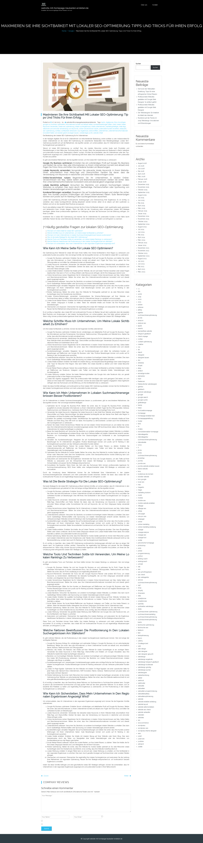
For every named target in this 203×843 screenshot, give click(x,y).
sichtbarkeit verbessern (69, 131)
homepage (141, 413)
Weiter (126, 776)
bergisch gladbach (144, 334)
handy (140, 405)
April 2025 (141, 205)
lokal (114, 124)
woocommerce (143, 723)
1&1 (139, 291)
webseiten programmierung (147, 691)
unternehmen (103, 131)
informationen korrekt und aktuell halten (79, 124)
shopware (141, 593)
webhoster (141, 683)
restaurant (123, 128)
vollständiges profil (86, 133)
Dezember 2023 (143, 248)
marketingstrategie (112, 126)
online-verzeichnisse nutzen (88, 128)
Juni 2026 (141, 168)
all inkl (140, 318)
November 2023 (143, 250)
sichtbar (57, 131)
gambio (140, 387)
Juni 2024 (141, 232)
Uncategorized (143, 643)
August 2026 (142, 163)
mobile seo (142, 500)
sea (139, 567)
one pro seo (142, 516)
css (139, 347)
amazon (140, 320)
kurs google (142, 479)
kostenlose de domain (145, 474)
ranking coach (142, 559)
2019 (139, 297)
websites (141, 717)
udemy (140, 641)
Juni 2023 (141, 264)
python (140, 556)
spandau (141, 604)
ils (138, 426)
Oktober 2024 (142, 221)
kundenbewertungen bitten (102, 124)
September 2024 (143, 224)
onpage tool (142, 537)
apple (140, 326)
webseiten (141, 688)
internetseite (142, 442)
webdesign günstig (144, 667)
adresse (140, 307)
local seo (141, 482)
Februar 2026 (142, 179)
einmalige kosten (144, 373)
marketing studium (144, 492)
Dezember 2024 (143, 216)
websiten (141, 715)
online (140, 522)
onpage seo (142, 535)
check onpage (143, 336)
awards (140, 328)
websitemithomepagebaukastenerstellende (81, 122)
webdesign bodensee (145, 664)
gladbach (141, 389)
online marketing (143, 524)
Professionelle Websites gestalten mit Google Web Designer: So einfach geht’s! (147, 99)
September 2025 (143, 192)
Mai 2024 (141, 235)
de (139, 349)
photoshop (141, 545)
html (139, 424)
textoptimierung (143, 635)
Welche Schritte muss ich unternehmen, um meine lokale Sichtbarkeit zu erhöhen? (75, 233)
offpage (140, 506)
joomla (140, 461)
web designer (142, 651)
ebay (139, 368)
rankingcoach (142, 561)
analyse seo (142, 323)
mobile (140, 498)
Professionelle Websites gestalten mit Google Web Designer (147, 107)
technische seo (143, 627)
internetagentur (143, 434)
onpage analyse (143, 532)
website (140, 699)
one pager (141, 514)
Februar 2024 (142, 243)
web (139, 646)
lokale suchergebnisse (83, 126)
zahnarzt (141, 744)
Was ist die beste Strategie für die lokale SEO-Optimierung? (67, 237)
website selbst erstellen (146, 707)
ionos (140, 445)
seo (139, 569)
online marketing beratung (147, 527)
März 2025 (141, 208)
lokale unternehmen (98, 126)
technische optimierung (146, 625)
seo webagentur (143, 577)
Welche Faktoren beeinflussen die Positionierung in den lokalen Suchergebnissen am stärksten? (79, 241)
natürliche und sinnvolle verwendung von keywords (60, 128)
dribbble (141, 363)
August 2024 (142, 227)
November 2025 (143, 187)
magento (141, 487)
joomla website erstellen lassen (148, 466)
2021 (139, 302)
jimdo (140, 450)
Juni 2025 (141, 200)
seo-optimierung (48, 131)
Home (64, 31)
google (71, 31)
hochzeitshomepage (145, 410)
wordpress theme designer (147, 731)
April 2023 (141, 269)
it (138, 447)
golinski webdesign (144, 392)
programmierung (144, 553)
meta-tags (122, 126)
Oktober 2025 (142, 190)
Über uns (144, 5)
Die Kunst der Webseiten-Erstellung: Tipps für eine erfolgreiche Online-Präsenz (147, 91)
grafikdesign (142, 402)
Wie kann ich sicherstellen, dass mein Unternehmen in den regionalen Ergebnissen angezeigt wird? (81, 243)
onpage (140, 529)
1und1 (140, 294)
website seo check (144, 709)
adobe (140, 304)
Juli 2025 (141, 198)
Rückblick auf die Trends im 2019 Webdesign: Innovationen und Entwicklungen (148, 120)
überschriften (93, 131)
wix (139, 720)
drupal (140, 365)
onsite (140, 540)
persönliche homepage (146, 543)
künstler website (143, 477)
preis (139, 548)
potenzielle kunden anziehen (109, 128)
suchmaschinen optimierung (147, 612)
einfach (140, 371)
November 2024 (143, 219)
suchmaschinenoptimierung (147, 617)
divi (139, 360)
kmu (139, 471)
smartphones (142, 601)
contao (140, 339)
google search (143, 397)
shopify (140, 590)
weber (140, 678)
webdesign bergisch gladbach (148, 662)
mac (139, 484)
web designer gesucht (145, 654)
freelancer (141, 381)
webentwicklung (143, 675)
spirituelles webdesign (145, 606)
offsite (140, 511)
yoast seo (141, 739)
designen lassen (143, 357)
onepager (141, 519)
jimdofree (141, 458)
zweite (140, 746)
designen (141, 355)
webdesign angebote (145, 659)
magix (140, 490)
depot (140, 352)
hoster (140, 421)
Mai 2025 (141, 203)
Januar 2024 (142, 245)
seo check (141, 574)
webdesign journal (144, 670)
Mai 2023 (141, 266)
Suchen (138, 63)
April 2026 (141, 174)
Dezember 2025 (143, 184)
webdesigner (142, 672)
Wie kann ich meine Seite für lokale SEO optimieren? (65, 231)
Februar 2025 (142, 211)
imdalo (140, 429)
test (139, 633)
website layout (143, 704)
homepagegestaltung (145, 418)
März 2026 (141, 176)
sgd (139, 585)
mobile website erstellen (146, 503)
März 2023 (141, 272)
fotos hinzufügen (120, 122)
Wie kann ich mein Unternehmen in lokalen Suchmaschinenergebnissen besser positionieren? (79, 235)
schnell (140, 564)
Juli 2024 (141, 229)
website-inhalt (98, 133)
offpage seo (142, 508)
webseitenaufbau (143, 694)
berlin (103, 122)
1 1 (139, 289)
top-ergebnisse (83, 131)
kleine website (143, 469)
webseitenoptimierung (145, 696)
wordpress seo (143, 728)
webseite (141, 686)
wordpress (141, 725)
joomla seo (142, 463)
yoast (140, 736)
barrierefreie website (145, 331)
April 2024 (141, 237)
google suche (142, 400)
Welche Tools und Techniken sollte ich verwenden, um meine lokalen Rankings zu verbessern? (79, 239)
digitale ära (109, 122)
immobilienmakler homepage (148, 432)
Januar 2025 (142, 213)
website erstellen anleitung (147, 701)
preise (140, 551)
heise (139, 408)
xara (139, 733)
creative (140, 344)
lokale (119, 124)
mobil (140, 495)
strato (140, 609)
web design (142, 649)
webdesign (141, 657)
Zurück (45, 776)
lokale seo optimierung (66, 126)
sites (139, 596)
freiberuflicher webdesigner (147, 384)
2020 (139, 299)
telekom (140, 630)
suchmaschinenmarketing (146, 614)
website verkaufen (144, 712)
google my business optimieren (54, 124)
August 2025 (142, 195)
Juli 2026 (141, 166)
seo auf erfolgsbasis (145, 572)
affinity (140, 310)
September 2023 (143, 256)
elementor (141, 376)
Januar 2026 (142, 182)
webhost (141, 680)
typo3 (140, 638)
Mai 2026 (141, 171)
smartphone (142, 598)
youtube (141, 741)
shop (139, 588)
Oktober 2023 (142, 253)
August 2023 (142, 258)
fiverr (139, 379)
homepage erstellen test (146, 416)
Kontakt (155, 5)
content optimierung (145, 342)
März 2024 (141, 240)
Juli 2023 (141, 261)
